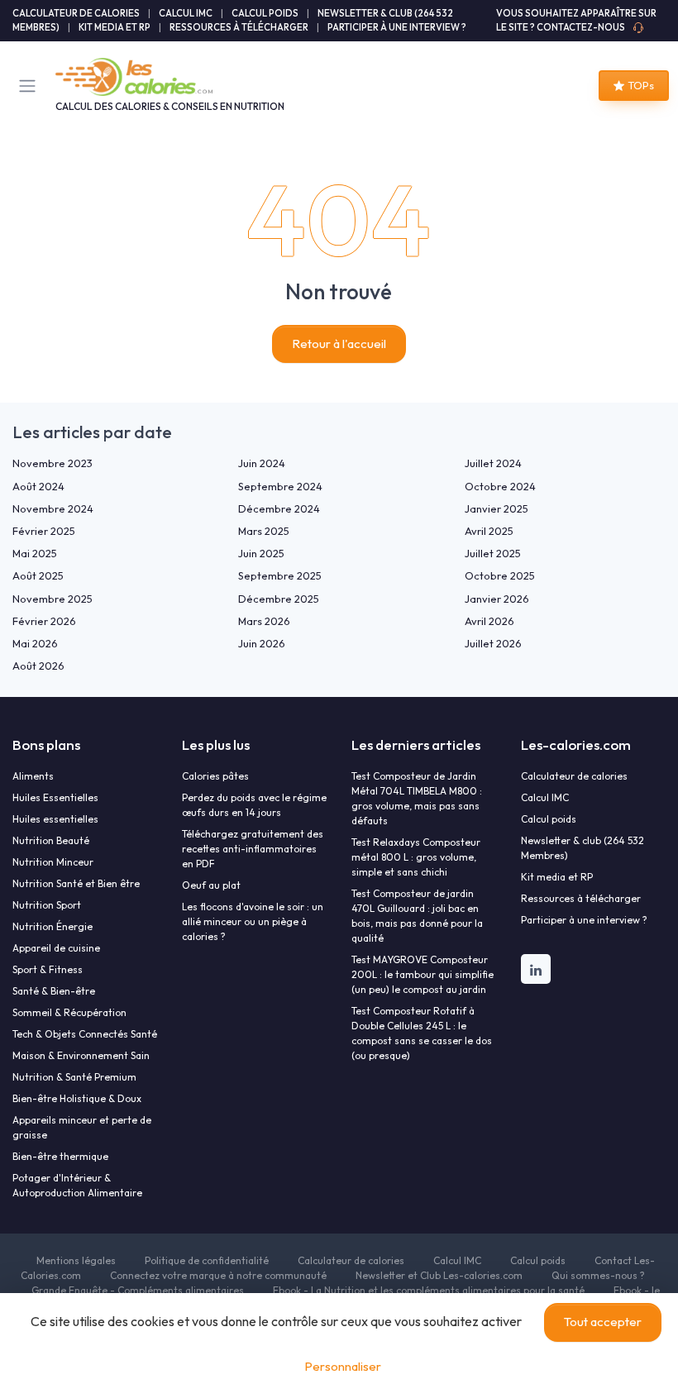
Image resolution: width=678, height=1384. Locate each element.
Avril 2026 (489, 621)
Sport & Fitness (47, 969)
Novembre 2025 (52, 598)
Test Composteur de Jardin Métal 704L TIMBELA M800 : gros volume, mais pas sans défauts (416, 798)
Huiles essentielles (55, 819)
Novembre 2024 (52, 508)
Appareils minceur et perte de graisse (81, 1127)
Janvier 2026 (497, 598)
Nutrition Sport (46, 905)
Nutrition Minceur (52, 862)
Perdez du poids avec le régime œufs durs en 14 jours (254, 804)
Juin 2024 (261, 463)
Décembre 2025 (278, 598)
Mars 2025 (263, 530)
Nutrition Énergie (52, 926)
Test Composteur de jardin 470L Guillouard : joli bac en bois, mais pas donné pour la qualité (417, 915)
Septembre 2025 (280, 575)
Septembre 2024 (280, 486)
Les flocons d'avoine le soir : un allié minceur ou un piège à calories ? (252, 921)
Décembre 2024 (279, 508)
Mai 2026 (35, 643)
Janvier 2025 (496, 508)
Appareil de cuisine (56, 948)
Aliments (33, 776)
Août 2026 (38, 665)
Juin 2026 (261, 643)
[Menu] (30, 85)
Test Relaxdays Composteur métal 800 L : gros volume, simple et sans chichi (415, 857)
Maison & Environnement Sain (81, 1055)
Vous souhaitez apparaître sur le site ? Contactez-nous (576, 20)
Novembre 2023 (52, 463)
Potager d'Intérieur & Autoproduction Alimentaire (77, 1185)
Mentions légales (76, 1260)
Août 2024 (38, 486)
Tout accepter (603, 1321)
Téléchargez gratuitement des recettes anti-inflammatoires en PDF (252, 849)
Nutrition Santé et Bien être (76, 883)
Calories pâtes (215, 776)
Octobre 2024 (500, 486)
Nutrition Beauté (50, 840)
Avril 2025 (489, 530)
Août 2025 (38, 575)
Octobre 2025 (500, 575)
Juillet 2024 (493, 463)
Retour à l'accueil (339, 343)
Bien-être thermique (60, 1156)
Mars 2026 (264, 621)
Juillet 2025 (493, 553)
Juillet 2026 (493, 643)
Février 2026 (44, 621)
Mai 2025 (34, 553)
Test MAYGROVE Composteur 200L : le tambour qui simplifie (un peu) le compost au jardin (422, 974)
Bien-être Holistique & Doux (76, 1098)
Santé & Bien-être (53, 991)
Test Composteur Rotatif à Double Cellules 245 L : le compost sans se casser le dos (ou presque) (421, 1033)
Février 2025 (43, 530)
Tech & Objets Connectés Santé (84, 1034)
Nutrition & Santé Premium (74, 1077)
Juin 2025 (261, 553)
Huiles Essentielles (55, 797)
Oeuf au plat (211, 885)
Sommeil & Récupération (69, 1012)
